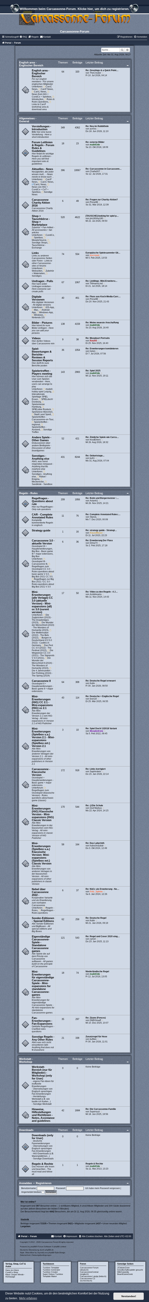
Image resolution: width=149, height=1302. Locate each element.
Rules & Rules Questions (43, 100)
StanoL (93, 517)
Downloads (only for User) (42, 1137)
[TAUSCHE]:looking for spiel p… (102, 216)
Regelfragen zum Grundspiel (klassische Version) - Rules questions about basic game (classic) (43, 795)
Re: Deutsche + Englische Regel (102, 696)
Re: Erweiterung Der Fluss (99, 540)
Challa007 (95, 171)
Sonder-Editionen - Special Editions (43, 919)
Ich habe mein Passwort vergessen (102, 1188)
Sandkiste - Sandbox (42, 484)
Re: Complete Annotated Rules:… (103, 514)
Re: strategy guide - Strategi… (101, 530)
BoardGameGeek (125, 1274)
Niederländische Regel (97, 971)
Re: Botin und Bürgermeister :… (102, 498)
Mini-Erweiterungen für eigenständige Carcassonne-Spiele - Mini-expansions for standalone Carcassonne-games (43, 983)
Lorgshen (25, 1226)
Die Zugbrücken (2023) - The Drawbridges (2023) (42, 619)
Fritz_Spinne (96, 891)
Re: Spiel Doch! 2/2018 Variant (101, 728)
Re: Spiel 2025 (93, 370)
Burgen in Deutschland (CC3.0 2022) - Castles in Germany (42, 641)
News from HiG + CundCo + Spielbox (41, 95)
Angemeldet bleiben (31, 1192)
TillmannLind (96, 283)
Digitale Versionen (38, 298)
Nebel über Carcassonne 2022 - (40, 892)
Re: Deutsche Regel (96, 918)
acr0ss (93, 128)
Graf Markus (96, 808)
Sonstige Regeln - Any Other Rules (43, 1038)
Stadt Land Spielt (42, 414)
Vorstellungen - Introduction (41, 128)
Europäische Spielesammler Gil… (103, 253)
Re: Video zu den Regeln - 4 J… (102, 592)
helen (92, 351)
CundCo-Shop (11, 1272)
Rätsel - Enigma (39, 477)
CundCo (50, 235)
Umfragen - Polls (42, 281)
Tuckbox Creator (50, 1272)
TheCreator (95, 73)
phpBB (33, 1247)
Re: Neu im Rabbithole (97, 126)
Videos (36, 338)
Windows (38, 315)
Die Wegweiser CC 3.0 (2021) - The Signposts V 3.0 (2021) (43, 654)
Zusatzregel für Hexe (96, 1036)
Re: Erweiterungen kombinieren (102, 348)
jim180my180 (96, 218)
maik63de (95, 144)
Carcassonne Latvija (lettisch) (93, 1276)
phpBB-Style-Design (56, 1253)
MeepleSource (39, 240)
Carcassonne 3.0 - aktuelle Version (43, 542)
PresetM (94, 202)
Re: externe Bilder (95, 142)
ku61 (92, 458)
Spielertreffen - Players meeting (42, 372)
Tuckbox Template (51, 1268)
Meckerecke (38, 481)
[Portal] (74, 17)
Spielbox (38, 237)
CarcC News (47, 182)
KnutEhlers (95, 439)
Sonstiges (37, 276)
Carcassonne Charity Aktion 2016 (41, 202)
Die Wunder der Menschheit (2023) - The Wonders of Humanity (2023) (43, 626)
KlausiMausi (96, 533)
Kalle (92, 683)
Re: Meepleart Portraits (98, 338)
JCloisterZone (123, 1268)
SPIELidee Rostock (41, 409)
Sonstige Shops (39, 242)
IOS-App (50, 307)
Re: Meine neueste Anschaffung (102, 322)
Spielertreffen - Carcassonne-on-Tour (42, 418)
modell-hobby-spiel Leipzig (42, 390)
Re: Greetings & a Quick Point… (102, 70)
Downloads (26, 1129)
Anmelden (25, 1183)
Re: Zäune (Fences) (96, 1018)
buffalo (93, 1039)
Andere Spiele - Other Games (41, 439)
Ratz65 (93, 340)
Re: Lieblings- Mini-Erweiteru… (101, 281)
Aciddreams (96, 594)
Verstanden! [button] (128, 1296)
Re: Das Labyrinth (95, 843)
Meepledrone (96, 731)
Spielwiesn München (42, 412)
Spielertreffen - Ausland (39, 428)
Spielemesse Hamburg (38, 405)
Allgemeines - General (27, 120)
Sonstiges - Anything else (40, 457)
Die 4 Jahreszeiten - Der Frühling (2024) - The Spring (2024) (42, 673)
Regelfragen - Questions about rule (42, 501)
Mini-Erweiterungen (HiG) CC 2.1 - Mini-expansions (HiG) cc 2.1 (42, 702)
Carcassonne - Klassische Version (41, 772)
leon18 (93, 699)
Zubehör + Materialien (43, 272)
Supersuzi (95, 1111)
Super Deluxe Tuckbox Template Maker (53, 1275)
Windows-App (46, 312)
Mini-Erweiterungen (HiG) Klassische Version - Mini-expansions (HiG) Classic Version (43, 813)
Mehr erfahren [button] (28, 1298)
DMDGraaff (95, 1020)
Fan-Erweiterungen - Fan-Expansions (42, 1021)
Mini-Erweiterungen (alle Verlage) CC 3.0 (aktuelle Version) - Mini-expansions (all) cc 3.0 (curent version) (42, 602)
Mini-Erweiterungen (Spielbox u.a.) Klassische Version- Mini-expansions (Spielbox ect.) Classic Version (41, 853)
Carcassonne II (41, 680)
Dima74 (94, 543)
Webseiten (37, 271)
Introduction (37, 99)
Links (35, 253)
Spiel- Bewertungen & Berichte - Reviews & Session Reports (42, 354)
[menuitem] (23, 37)
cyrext (93, 939)
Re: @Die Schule (94, 805)
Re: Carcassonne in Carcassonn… (104, 169)
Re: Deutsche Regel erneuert (101, 680)
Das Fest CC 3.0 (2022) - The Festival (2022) (42, 648)
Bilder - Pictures (42, 322)
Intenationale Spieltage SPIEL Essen (40, 396)
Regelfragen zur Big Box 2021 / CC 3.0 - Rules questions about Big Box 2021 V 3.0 (43, 583)
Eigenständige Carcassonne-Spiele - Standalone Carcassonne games (41, 943)
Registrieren (43, 1183)
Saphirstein (95, 771)
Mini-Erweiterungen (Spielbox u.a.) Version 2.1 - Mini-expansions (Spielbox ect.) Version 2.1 (43, 737)
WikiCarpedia (123, 1272)
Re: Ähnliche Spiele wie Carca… (102, 437)
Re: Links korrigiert (96, 769)
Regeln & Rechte (42, 1163)
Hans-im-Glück (12, 1270)
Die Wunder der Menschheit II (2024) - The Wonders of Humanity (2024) (42, 663)
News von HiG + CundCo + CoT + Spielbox (40, 189)
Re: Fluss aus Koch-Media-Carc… (103, 296)
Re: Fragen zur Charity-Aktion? (102, 199)
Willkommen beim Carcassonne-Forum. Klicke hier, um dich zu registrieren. (74, 8)
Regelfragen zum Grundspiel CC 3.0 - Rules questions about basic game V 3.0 (43, 570)
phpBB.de (49, 1250)
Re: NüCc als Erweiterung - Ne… (102, 889)
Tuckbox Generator (51, 1270)
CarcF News (47, 89)
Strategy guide (41, 530)
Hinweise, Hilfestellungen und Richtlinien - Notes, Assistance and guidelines (43, 1115)
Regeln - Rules (28, 493)
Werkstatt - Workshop (26, 1060)
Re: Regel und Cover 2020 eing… (103, 936)
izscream (94, 255)
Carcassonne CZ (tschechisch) (87, 1279)
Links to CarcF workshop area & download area (40, 107)
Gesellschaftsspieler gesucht (130, 1270)
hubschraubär (97, 845)
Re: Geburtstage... (95, 455)
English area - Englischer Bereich (31, 64)
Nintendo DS (38, 317)
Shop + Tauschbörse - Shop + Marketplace (41, 220)
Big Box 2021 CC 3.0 (42, 576)
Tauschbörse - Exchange (39, 246)
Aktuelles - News (42, 169)
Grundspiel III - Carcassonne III (39, 562)
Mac (36, 310)
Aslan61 (94, 500)
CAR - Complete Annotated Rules (42, 516)
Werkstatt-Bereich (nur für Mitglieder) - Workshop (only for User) (42, 1073)
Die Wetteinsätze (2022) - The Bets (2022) (40, 635)
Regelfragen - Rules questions (43, 911)
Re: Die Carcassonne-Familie (101, 1109)
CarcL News (40, 91)
